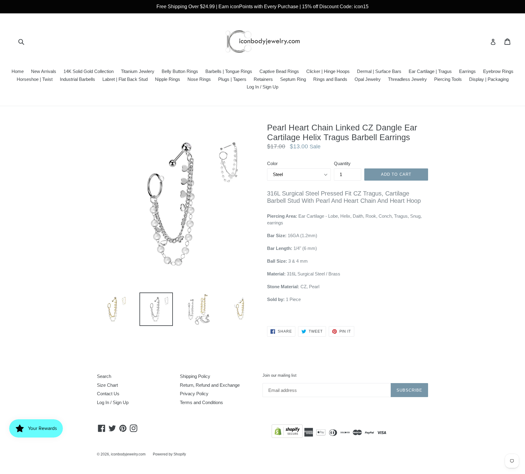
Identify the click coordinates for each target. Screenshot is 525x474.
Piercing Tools (448, 79)
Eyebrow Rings (498, 71)
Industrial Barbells (77, 79)
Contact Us (108, 393)
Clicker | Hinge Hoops (328, 71)
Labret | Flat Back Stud (125, 79)
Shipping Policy (195, 376)
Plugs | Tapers (232, 79)
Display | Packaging (489, 79)
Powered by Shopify (169, 454)
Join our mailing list (279, 375)
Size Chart (107, 385)
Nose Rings (199, 79)
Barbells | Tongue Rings (228, 71)
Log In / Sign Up (262, 86)
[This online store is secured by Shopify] (287, 432)
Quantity (342, 163)
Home (18, 71)
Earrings (467, 71)
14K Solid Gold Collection (88, 71)
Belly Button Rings (180, 71)
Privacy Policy (194, 393)
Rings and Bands (330, 79)
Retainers (263, 79)
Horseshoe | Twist (35, 79)
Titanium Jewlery (137, 71)
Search (104, 376)
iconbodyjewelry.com (128, 454)
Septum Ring (293, 79)
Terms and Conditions (201, 402)
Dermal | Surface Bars (379, 71)
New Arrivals (43, 71)
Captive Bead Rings (279, 71)
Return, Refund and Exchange (210, 385)
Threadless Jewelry (407, 79)
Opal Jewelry (368, 79)
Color (272, 163)
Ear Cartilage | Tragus (430, 71)
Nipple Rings (167, 79)
